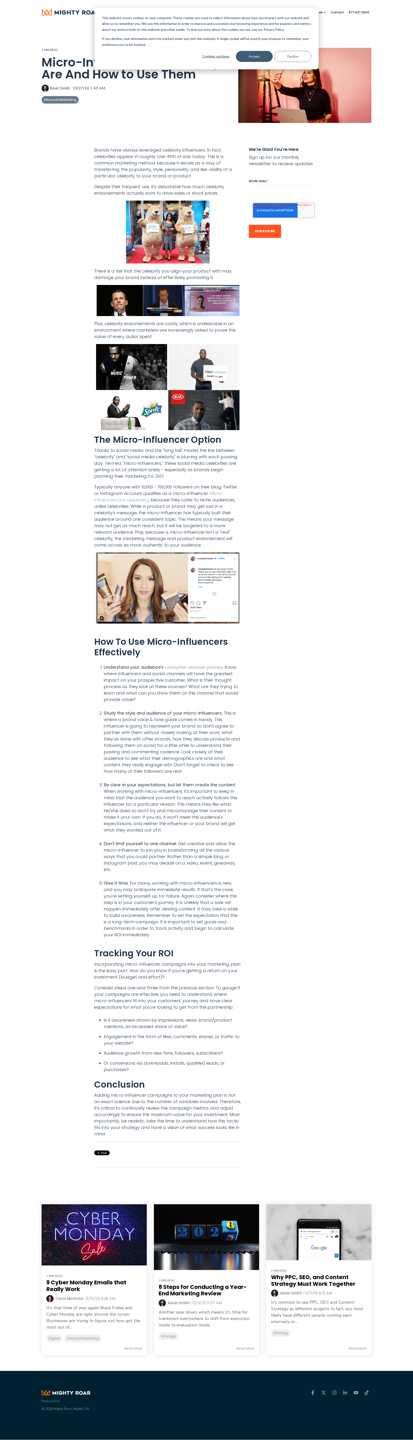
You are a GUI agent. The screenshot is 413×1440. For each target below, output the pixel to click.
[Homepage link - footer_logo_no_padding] (66, 1393)
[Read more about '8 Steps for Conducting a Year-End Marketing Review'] (206, 1237)
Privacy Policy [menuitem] (51, 1401)
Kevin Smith (60, 88)
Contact (337, 12)
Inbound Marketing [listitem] (83, 1338)
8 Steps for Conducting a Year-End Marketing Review (203, 1290)
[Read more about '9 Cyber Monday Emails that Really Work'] (94, 1235)
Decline (293, 56)
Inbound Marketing (60, 99)
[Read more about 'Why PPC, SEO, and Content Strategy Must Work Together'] (318, 1232)
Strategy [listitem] (168, 1336)
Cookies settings (215, 56)
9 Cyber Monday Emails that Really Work (86, 1286)
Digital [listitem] (54, 1338)
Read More (133, 1348)
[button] (313, 1392)
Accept (254, 56)
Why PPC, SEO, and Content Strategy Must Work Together (313, 1280)
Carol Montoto (69, 1298)
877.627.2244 (359, 12)
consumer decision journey (194, 667)
